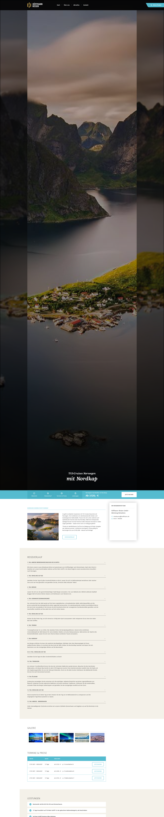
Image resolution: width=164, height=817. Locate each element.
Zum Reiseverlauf (69, 537)
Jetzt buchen (129, 494)
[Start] (34, 5)
